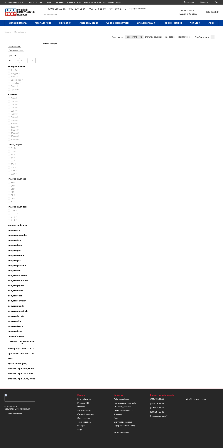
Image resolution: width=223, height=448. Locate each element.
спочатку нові (184, 37)
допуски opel (15, 295)
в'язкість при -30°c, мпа (20, 373)
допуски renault (16, 255)
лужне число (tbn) (17, 363)
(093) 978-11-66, (97, 9)
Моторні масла (18, 23)
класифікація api (17, 179)
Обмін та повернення (55, 2)
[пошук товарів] (167, 14)
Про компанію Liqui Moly (15, 2)
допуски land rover (18, 280)
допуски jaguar (16, 285)
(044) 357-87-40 (117, 9)
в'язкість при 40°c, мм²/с (21, 368)
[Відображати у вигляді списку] (216, 37)
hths (10, 358)
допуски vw (14, 230)
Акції (211, 23)
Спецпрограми (146, 23)
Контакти (71, 2)
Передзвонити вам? (137, 9)
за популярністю (134, 37)
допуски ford (15, 240)
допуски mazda (16, 306)
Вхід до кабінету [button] (121, 399)
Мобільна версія (14, 413)
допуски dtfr (14, 321)
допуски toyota (16, 316)
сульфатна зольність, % (21, 353)
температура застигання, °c (21, 342)
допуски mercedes (17, 235)
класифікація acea (17, 225)
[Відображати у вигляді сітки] (213, 37)
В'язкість (12, 94)
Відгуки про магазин (92, 2)
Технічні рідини (172, 23)
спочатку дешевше (153, 37)
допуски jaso (15, 331)
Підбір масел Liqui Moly (113, 2)
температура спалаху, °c (21, 348)
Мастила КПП (43, 23)
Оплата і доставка (36, 2)
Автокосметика (88, 23)
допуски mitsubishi (18, 311)
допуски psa (14, 260)
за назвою (170, 37)
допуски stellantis (17, 275)
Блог (79, 2)
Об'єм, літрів (15, 144)
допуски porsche (17, 265)
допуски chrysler (17, 300)
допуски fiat (14, 270)
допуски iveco (15, 326)
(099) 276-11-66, (77, 9)
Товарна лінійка (16, 66)
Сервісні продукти (117, 23)
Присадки (65, 23)
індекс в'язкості (16, 336)
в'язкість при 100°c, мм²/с (21, 378)
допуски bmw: (14, 46)
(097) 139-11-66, (57, 9)
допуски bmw (15, 245)
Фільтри (195, 23)
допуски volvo (15, 290)
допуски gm (14, 250)
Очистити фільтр (16, 50)
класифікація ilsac (17, 207)
